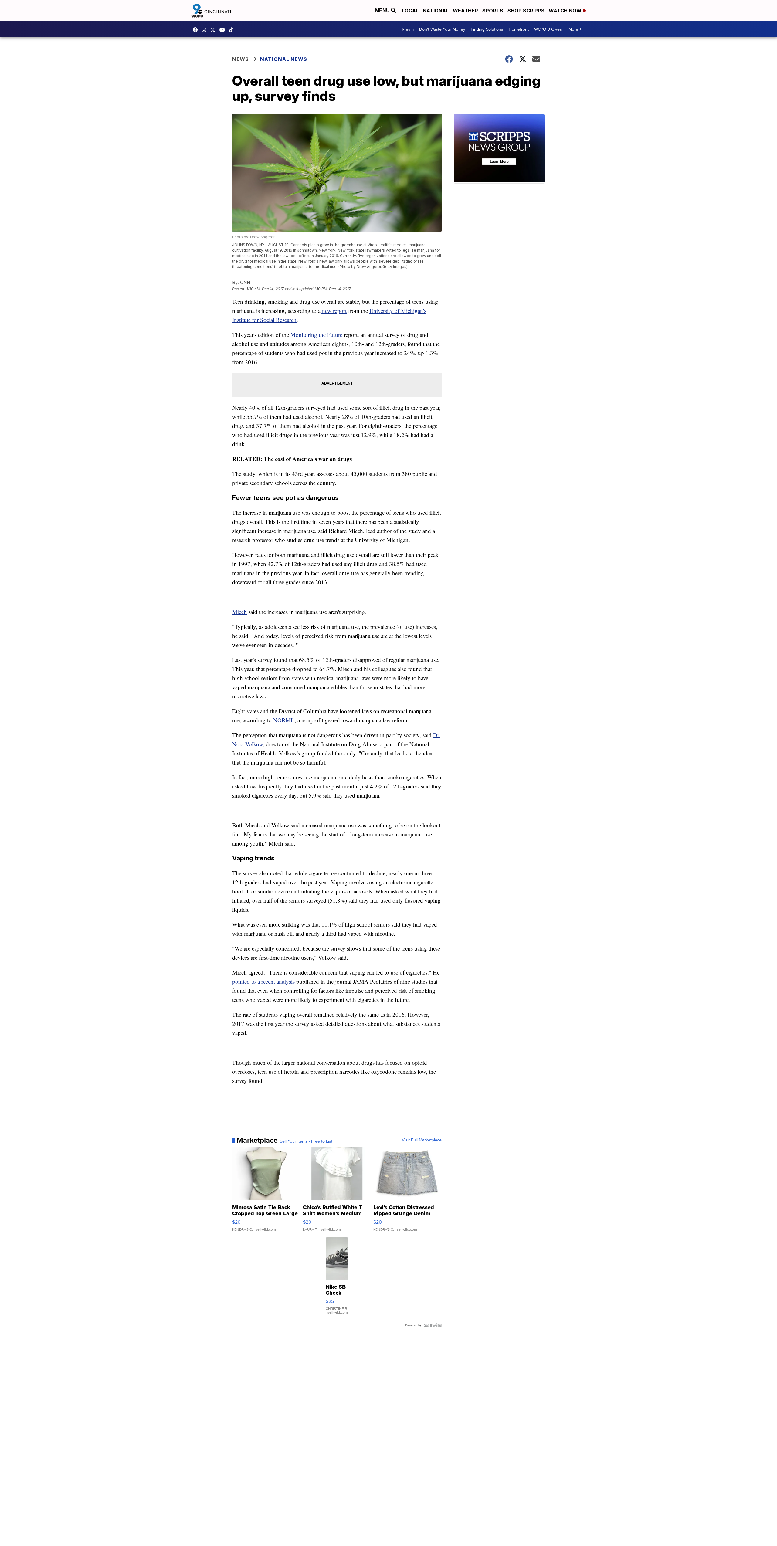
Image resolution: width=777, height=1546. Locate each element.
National (436, 11)
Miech (239, 611)
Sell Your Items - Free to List (306, 1141)
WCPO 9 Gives (548, 29)
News (240, 59)
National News (283, 59)
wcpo (214, 29)
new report (334, 310)
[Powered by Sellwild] (433, 1325)
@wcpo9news (232, 29)
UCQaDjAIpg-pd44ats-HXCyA (223, 29)
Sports (492, 11)
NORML (283, 720)
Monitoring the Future (315, 334)
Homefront (519, 29)
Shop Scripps (526, 11)
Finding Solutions (487, 29)
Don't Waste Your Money (442, 29)
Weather (465, 11)
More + (575, 29)
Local (410, 11)
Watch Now (566, 11)
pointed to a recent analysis (263, 981)
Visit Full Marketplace (422, 1140)
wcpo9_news (205, 29)
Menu (383, 10)
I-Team (408, 29)
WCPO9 (197, 29)
